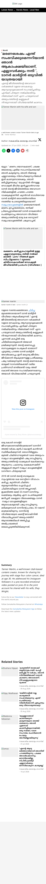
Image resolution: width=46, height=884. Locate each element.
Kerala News (22, 10)
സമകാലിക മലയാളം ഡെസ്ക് (23, 141)
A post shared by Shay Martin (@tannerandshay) (23, 434)
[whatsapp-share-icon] (4, 152)
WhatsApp (39, 604)
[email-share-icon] (23, 152)
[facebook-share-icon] (13, 152)
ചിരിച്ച (32, 310)
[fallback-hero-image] (9, 671)
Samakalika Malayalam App (23, 609)
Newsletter (19, 597)
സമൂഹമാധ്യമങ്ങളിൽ (12, 205)
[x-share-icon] (8, 152)
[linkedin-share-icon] (18, 152)
